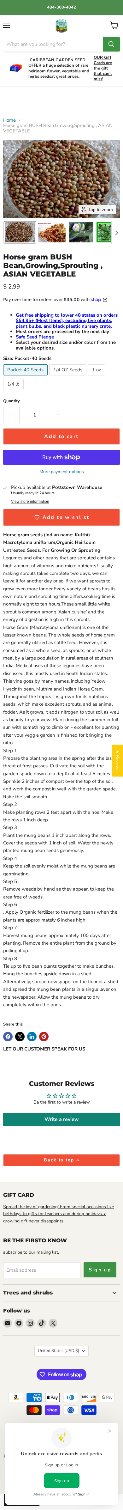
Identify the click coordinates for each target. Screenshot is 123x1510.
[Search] (111, 44)
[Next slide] (116, 232)
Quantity (11, 401)
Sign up (100, 1269)
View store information (30, 501)
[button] (20, 232)
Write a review (61, 1119)
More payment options (61, 471)
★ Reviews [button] (117, 760)
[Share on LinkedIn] (32, 1036)
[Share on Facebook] (8, 1036)
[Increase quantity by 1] (58, 415)
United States (58, 1351)
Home (9, 120)
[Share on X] (20, 1036)
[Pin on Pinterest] (44, 1036)
